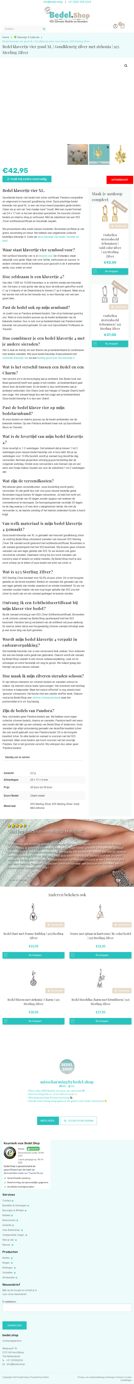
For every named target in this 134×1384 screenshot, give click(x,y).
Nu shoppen (111, 271)
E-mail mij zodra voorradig (27, 179)
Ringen (6, 1262)
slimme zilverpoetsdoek (46, 697)
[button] (126, 66)
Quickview (120, 226)
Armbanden (8, 1277)
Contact (6, 1200)
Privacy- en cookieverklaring (91, 1377)
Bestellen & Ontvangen (14, 1205)
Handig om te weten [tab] (17, 757)
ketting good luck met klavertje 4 (56, 357)
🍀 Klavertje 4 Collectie (26, 37)
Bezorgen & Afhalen (13, 1210)
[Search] (44, 29)
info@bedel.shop (16, 1364)
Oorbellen (7, 1272)
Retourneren (9, 1220)
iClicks (45, 1377)
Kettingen (7, 1267)
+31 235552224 (14, 1360)
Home (5, 37)
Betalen (6, 1215)
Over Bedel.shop (11, 1230)
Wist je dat (8, 1239)
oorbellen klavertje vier (15, 357)
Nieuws (6, 1244)
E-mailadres (9, 1301)
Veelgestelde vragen (13, 1234)
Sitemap (110, 1377)
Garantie (6, 1225)
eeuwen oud (45, 255)
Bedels (6, 1257)
